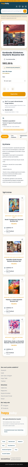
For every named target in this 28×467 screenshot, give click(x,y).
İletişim (3, 399)
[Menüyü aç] (25, 6)
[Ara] (24, 11)
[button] (3, 22)
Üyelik (2, 373)
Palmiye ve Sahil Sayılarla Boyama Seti (14, 300)
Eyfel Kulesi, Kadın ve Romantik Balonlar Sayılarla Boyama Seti (14, 341)
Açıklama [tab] (4, 136)
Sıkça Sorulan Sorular (6, 396)
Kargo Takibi (4, 378)
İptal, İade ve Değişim (6, 375)
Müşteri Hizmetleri (5, 393)
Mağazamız (4, 390)
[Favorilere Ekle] (22, 198)
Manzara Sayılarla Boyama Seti (14, 16)
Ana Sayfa (3, 16)
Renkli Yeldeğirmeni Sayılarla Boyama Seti (14, 220)
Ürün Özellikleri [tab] (13, 136)
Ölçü (3, 77)
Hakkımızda (4, 388)
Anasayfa (3, 370)
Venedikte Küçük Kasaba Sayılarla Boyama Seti (14, 260)
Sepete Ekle (14, 94)
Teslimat (3, 381)
